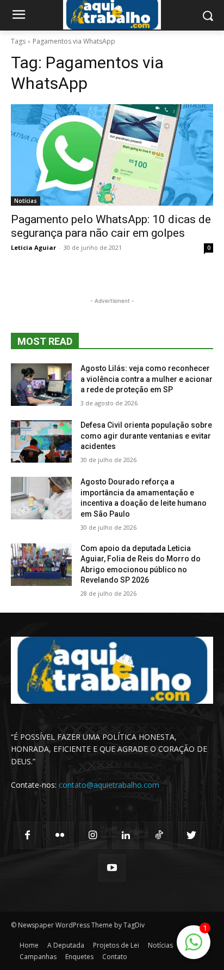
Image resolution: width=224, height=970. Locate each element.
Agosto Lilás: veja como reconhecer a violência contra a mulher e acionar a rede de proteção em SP (146, 379)
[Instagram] (93, 835)
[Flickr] (59, 835)
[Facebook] (27, 835)
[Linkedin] (125, 835)
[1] (193, 948)
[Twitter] (191, 835)
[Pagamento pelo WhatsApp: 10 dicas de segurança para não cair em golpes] (112, 155)
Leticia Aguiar (33, 247)
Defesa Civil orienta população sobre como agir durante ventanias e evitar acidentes (146, 436)
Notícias (25, 201)
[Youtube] (112, 868)
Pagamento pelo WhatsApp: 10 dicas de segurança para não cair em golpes (111, 226)
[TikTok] (158, 835)
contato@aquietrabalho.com (109, 785)
